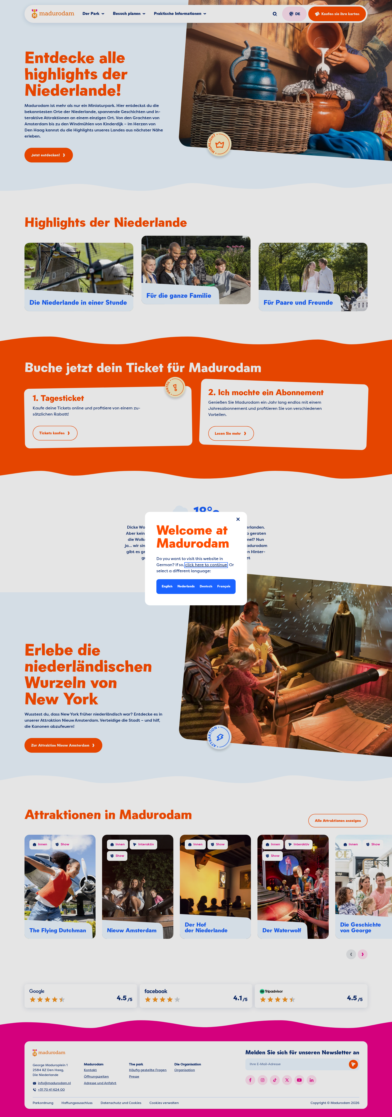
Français (224, 586)
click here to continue (206, 565)
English (167, 586)
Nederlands (186, 586)
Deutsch (206, 586)
